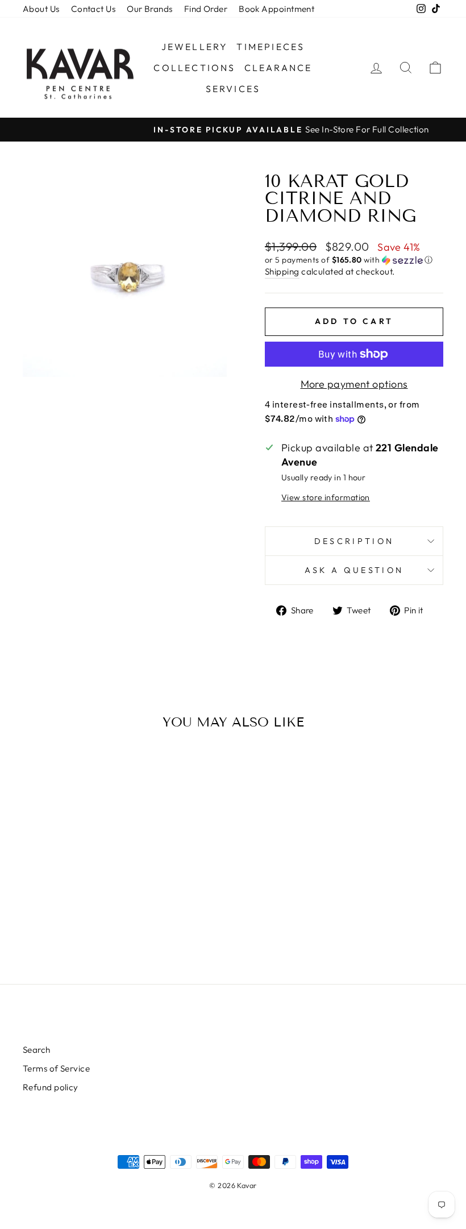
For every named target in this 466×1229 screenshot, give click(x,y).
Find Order (206, 8)
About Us (41, 8)
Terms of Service (56, 1068)
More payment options (354, 384)
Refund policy (50, 1087)
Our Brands (150, 8)
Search (37, 1049)
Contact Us (93, 8)
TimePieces (270, 46)
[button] (354, 260)
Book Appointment (276, 8)
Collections (194, 67)
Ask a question (354, 570)
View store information (325, 497)
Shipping (282, 271)
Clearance (278, 67)
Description (354, 541)
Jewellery (194, 46)
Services (233, 88)
